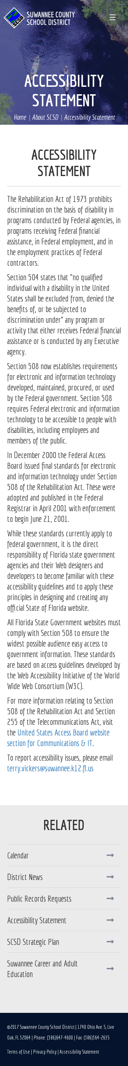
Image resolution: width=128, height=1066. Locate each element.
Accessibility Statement (64, 90)
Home (20, 117)
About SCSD (45, 117)
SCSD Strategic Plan (33, 942)
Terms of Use (18, 1052)
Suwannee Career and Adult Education (42, 968)
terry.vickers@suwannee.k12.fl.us (50, 768)
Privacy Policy (45, 1052)
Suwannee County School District (39, 18)
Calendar (18, 855)
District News (25, 877)
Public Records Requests (39, 898)
